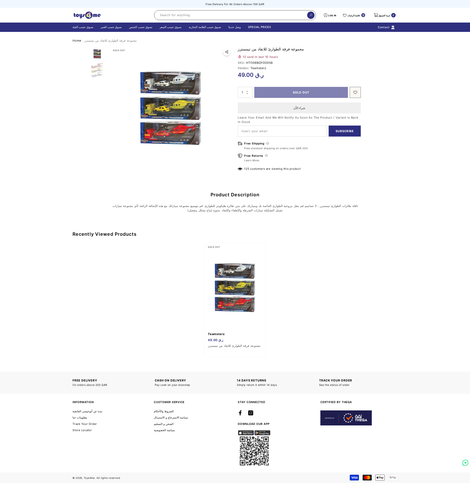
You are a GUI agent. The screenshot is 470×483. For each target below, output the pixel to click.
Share (226, 52)
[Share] (226, 52)
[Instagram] (250, 413)
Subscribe (345, 131)
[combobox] (230, 15)
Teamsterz (258, 68)
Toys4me (89, 477)
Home (77, 40)
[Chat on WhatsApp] (465, 461)
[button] (384, 15)
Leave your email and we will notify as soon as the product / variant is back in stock (298, 120)
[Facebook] (240, 413)
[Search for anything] (235, 15)
